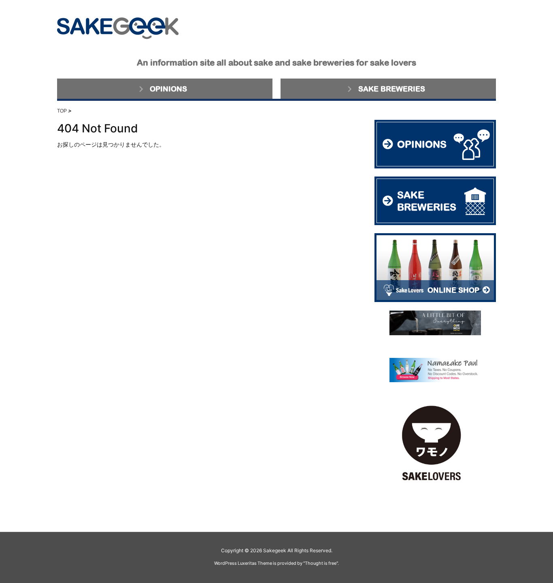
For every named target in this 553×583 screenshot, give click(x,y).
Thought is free (320, 563)
